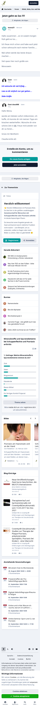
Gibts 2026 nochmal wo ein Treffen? (21, 330)
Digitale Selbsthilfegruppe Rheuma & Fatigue (21, 593)
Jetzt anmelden (20, 165)
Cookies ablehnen (20, 691)
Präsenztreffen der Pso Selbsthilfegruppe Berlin (17, 580)
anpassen (34, 682)
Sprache (10, 656)
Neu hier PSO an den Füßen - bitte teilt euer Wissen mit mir (21, 264)
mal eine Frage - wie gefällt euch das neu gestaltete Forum (22, 323)
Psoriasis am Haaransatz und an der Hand (17, 444)
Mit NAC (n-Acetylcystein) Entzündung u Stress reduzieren (20, 257)
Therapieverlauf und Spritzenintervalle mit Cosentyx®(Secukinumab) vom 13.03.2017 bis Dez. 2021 (23, 505)
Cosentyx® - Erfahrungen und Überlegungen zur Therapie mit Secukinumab (23, 515)
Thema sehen (20, 402)
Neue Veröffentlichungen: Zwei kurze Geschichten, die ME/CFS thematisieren (24, 482)
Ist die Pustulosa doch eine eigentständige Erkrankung (18, 272)
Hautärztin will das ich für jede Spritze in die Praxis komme (19, 280)
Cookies (20, 659)
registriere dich (30, 407)
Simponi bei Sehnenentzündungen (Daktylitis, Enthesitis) (21, 287)
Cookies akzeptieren (21, 696)
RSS (29, 659)
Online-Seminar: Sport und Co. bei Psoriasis (21, 620)
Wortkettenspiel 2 (15, 316)
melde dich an (13, 407)
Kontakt (12, 659)
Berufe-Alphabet (14, 310)
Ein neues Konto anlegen (20, 159)
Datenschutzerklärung (25, 656)
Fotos (8, 196)
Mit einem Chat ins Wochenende (21, 568)
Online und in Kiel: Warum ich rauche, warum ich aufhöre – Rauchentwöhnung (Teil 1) (19, 607)
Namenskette (13, 303)
